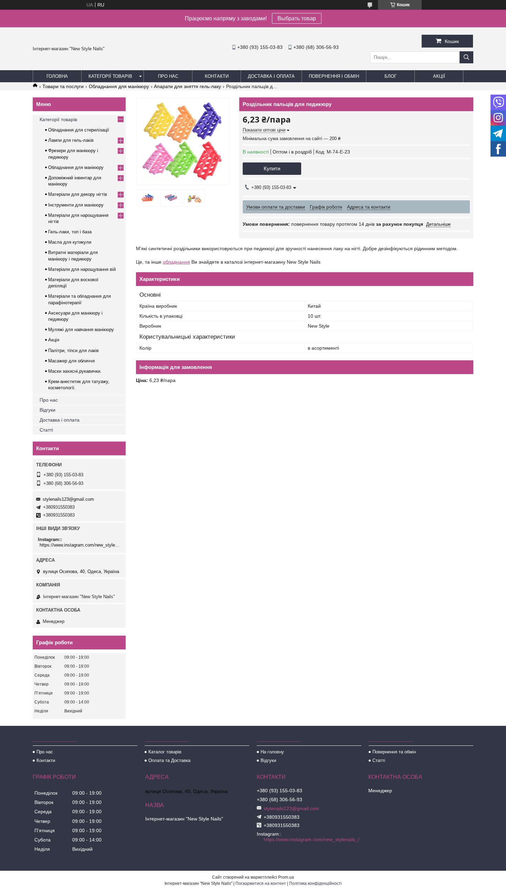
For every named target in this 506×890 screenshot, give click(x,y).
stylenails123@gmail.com (68, 499)
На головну (272, 751)
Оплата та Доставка (169, 760)
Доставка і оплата (271, 76)
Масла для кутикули (69, 242)
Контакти (217, 76)
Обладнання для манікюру (119, 86)
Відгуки (47, 410)
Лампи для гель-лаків (71, 140)
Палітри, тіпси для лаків (73, 350)
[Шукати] (466, 57)
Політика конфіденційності (315, 883)
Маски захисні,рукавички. (75, 371)
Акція (53, 339)
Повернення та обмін (394, 751)
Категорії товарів (110, 76)
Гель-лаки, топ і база (70, 231)
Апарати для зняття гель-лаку (187, 86)
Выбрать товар (296, 18)
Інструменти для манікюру (76, 205)
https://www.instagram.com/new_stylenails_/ (80, 545)
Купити (272, 168)
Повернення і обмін (334, 76)
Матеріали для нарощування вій (82, 269)
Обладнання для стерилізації (78, 130)
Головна (57, 76)
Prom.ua (286, 877)
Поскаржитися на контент (260, 883)
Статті (46, 430)
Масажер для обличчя (71, 360)
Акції (439, 76)
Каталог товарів (164, 751)
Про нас (168, 76)
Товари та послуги (63, 86)
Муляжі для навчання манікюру (81, 329)
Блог (390, 76)
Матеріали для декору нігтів (77, 194)
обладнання (176, 262)
